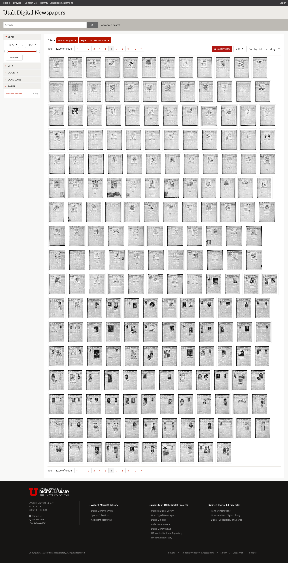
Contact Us (31, 2)
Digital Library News (161, 528)
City (10, 65)
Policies (252, 552)
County (13, 72)
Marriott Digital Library (162, 510)
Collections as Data (160, 524)
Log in (283, 2)
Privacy (171, 552)
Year (11, 37)
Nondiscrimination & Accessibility (198, 552)
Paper (11, 86)
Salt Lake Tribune (14, 93)
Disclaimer (238, 552)
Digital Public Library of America (226, 519)
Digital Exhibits (158, 519)
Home (6, 2)
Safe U (223, 552)
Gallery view (223, 48)
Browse (17, 2)
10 (134, 48)
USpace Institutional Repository (166, 533)
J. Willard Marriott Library (41, 502)
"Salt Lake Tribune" (94, 40)
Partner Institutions (220, 510)
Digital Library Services (102, 510)
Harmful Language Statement (56, 2)
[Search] (92, 25)
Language (14, 79)
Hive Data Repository (161, 537)
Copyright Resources (101, 519)
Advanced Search (110, 25)
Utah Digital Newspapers (163, 515)
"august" (66, 40)
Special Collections (100, 515)
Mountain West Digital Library (225, 515)
